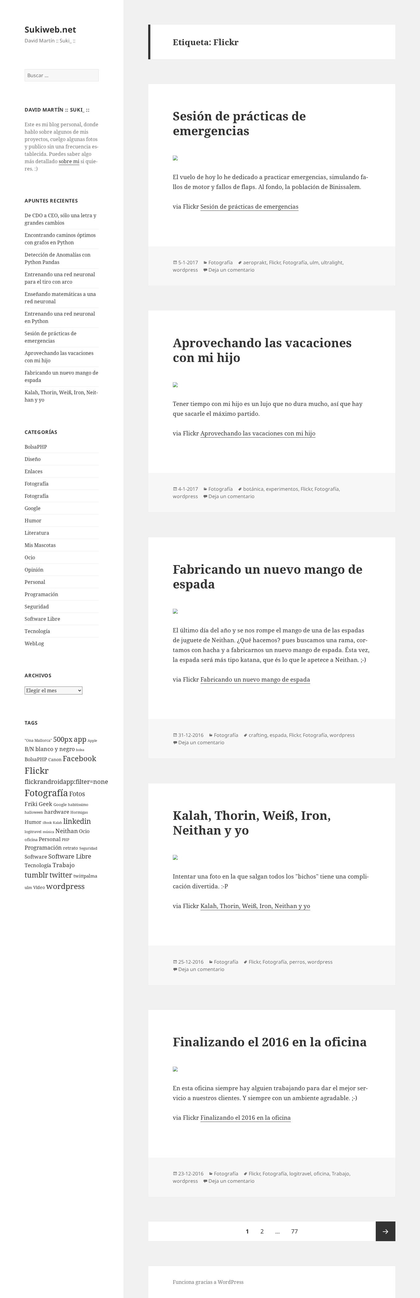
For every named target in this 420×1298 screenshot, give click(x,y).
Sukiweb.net (50, 29)
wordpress (65, 886)
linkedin (77, 821)
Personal (35, 582)
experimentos (282, 489)
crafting (258, 735)
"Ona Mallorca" (38, 740)
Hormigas (79, 812)
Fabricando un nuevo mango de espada (268, 576)
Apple (92, 740)
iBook (47, 822)
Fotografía (37, 496)
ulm (28, 887)
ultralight (332, 262)
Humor (33, 520)
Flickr (37, 770)
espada (278, 735)
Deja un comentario (231, 269)
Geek (45, 804)
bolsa (80, 750)
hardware (56, 811)
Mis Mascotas (40, 545)
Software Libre (42, 619)
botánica (253, 489)
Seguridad (37, 606)
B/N (29, 749)
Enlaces (33, 471)
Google (33, 508)
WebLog (34, 643)
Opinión (34, 569)
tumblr (36, 875)
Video (39, 887)
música (48, 832)
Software (36, 856)
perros (297, 961)
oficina (31, 839)
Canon (54, 759)
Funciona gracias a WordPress (208, 1282)
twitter (61, 875)
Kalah (57, 822)
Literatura (37, 532)
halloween (34, 812)
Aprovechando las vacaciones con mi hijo (262, 349)
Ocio (30, 557)
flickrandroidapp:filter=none (66, 781)
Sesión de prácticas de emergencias (239, 123)
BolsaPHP (36, 446)
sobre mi (69, 161)
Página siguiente (385, 1231)
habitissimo (78, 804)
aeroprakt (255, 262)
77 (297, 1231)
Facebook (79, 758)
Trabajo (64, 865)
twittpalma (85, 876)
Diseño (33, 459)
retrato (70, 847)
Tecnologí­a (37, 631)
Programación (41, 594)
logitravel (33, 831)
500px (63, 739)
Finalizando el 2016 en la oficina (270, 1041)
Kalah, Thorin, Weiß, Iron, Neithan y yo (252, 822)
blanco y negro (55, 749)
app (80, 739)
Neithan (66, 831)
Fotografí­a (37, 483)
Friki (31, 804)
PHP (65, 839)
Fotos (77, 793)
